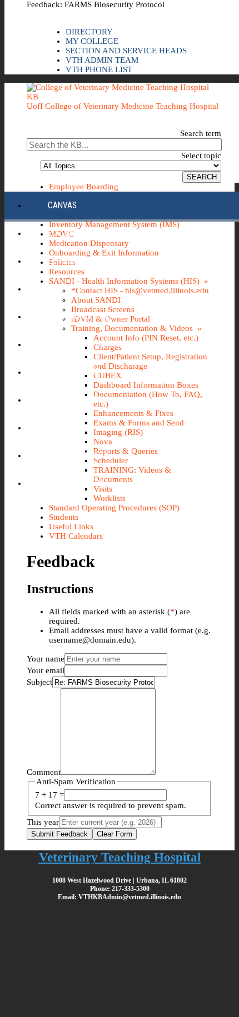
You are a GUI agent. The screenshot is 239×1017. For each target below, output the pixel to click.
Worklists (109, 498)
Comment (44, 772)
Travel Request (77, 455)
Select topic (201, 155)
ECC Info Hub (72, 233)
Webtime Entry (76, 483)
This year (43, 822)
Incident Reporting (84, 344)
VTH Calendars (76, 536)
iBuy (56, 288)
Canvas (62, 205)
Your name (45, 658)
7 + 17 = (49, 794)
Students (63, 517)
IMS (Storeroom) (79, 316)
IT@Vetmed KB (74, 372)
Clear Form (114, 834)
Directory (89, 31)
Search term (200, 133)
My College (92, 41)
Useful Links (71, 526)
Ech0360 (63, 260)
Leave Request (75, 399)
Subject (39, 682)
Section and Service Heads (126, 50)
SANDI (58, 427)
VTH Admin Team (102, 60)
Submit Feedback (59, 834)
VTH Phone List (99, 69)
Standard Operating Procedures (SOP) (114, 507)
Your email (45, 670)
